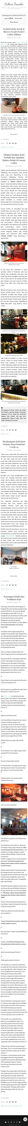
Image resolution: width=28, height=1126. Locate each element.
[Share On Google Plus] (16, 143)
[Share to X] (10, 143)
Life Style (12, 147)
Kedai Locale (7, 696)
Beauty (6, 147)
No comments (5, 1098)
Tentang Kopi (8, 1106)
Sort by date (18, 18)
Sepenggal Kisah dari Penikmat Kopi (14, 598)
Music (11, 589)
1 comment (4, 426)
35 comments (5, 139)
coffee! (3, 69)
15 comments (5, 581)
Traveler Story (17, 1106)
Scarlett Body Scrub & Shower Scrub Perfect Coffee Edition (14, 32)
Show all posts (14, 22)
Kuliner (6, 434)
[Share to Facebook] (7, 143)
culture (6, 589)
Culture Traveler (14, 4)
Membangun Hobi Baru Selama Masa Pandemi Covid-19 (14, 444)
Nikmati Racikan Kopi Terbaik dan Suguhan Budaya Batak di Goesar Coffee (14, 158)
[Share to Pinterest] (13, 143)
